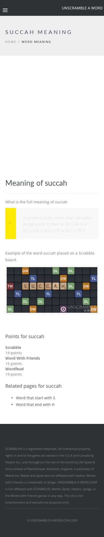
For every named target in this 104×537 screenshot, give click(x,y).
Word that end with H (35, 404)
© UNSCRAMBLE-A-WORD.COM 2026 (52, 520)
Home (10, 42)
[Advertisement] (52, 110)
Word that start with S (35, 397)
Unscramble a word (82, 7)
